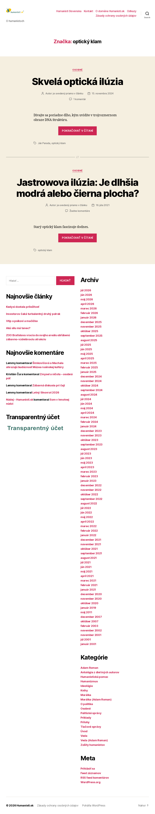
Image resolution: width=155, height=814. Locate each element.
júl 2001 (86, 639)
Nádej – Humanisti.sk (19, 399)
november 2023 (91, 435)
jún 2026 (86, 294)
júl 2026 (86, 290)
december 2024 (91, 376)
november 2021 (91, 544)
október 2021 (89, 548)
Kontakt (88, 11)
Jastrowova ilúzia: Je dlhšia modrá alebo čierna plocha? (77, 187)
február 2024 (89, 421)
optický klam (58, 143)
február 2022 (89, 530)
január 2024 (88, 426)
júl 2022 (86, 508)
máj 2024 (87, 408)
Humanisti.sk (24, 805)
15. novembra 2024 (102, 93)
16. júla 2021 (103, 205)
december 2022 (91, 485)
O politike (87, 704)
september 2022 (91, 498)
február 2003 (89, 625)
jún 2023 (86, 458)
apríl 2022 (87, 521)
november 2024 (91, 381)
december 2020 (91, 594)
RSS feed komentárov (95, 777)
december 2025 (91, 322)
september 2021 (91, 553)
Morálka (86, 695)
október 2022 (89, 494)
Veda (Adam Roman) (94, 740)
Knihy (84, 690)
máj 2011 (86, 612)
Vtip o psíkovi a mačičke (22, 321)
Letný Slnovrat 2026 (45, 392)
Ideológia (87, 685)
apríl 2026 (87, 303)
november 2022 (91, 489)
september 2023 (91, 444)
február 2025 (89, 367)
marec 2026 (89, 308)
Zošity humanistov (93, 744)
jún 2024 (86, 403)
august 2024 (89, 394)
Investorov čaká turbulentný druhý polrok (33, 313)
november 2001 (91, 635)
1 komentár (79, 99)
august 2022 (89, 503)
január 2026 (88, 317)
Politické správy (91, 713)
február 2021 (89, 585)
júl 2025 (86, 344)
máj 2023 (87, 462)
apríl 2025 (87, 358)
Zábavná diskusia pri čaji (48, 385)
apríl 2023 (87, 467)
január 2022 (88, 535)
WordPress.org (91, 782)
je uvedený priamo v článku (68, 93)
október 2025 (89, 331)
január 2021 (88, 589)
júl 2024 (86, 399)
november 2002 (91, 630)
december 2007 (91, 616)
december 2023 (91, 430)
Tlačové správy (91, 726)
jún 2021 (86, 567)
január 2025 (88, 372)
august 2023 (89, 449)
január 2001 (88, 644)
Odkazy (131, 11)
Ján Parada (44, 143)
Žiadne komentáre (79, 210)
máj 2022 (87, 517)
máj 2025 (87, 353)
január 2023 (88, 480)
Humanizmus (89, 681)
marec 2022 (88, 526)
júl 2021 (86, 562)
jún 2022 (86, 512)
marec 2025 (89, 362)
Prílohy (85, 722)
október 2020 (89, 603)
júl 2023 (86, 453)
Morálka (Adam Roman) (96, 699)
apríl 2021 (87, 576)
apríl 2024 (87, 412)
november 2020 (91, 598)
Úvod (84, 731)
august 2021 (89, 557)
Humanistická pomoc (94, 676)
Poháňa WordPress (93, 805)
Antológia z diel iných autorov (100, 672)
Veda (84, 735)
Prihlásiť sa (88, 768)
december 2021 (91, 539)
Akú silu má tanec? (18, 328)
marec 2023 (89, 471)
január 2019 (88, 607)
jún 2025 (86, 349)
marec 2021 (88, 580)
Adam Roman (89, 667)
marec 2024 (89, 417)
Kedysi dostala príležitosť (22, 306)
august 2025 (89, 340)
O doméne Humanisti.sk (110, 11)
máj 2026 (87, 299)
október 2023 (89, 440)
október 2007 (89, 621)
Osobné (77, 69)
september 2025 (91, 335)
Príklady (86, 717)
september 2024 (91, 390)
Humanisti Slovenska (68, 11)
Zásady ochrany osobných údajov (116, 15)
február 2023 (89, 476)
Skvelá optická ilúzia (77, 81)
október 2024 (89, 385)
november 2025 (91, 326)
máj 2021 (86, 571)
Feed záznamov (91, 773)
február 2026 (89, 313)
